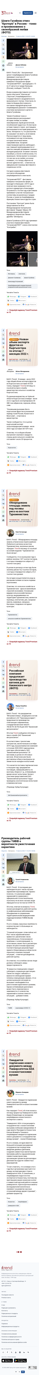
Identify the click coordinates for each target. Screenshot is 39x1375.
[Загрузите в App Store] (7, 1360)
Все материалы (20, 67)
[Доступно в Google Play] (20, 1360)
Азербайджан (22, 1201)
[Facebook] (7, 1352)
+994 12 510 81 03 (6, 1283)
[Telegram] (20, 1352)
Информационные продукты (10, 1326)
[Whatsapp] (3, 1352)
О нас (3, 1305)
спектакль (22, 274)
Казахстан (11, 1201)
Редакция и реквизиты (9, 1308)
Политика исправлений (9, 1316)
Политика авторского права (10, 1339)
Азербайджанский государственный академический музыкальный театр (19, 286)
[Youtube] (15, 1352)
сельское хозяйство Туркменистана (19, 618)
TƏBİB (10, 1008)
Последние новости (8, 1295)
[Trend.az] (7, 13)
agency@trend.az (6, 1285)
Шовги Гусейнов (29, 277)
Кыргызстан (12, 447)
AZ (19, 1371)
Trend (22, 386)
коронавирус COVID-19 (23, 1008)
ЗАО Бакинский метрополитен (17, 795)
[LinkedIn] (24, 1352)
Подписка (5, 1323)
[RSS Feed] (28, 1352)
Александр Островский (15, 281)
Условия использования (9, 1334)
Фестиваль (11, 274)
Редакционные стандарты (10, 1313)
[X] (11, 1352)
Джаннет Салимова (14, 277)
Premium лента (6, 1297)
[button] (3, 40)
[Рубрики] (36, 13)
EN (16, 1371)
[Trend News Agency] (7, 1268)
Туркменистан (12, 614)
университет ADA (13, 1205)
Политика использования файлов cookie (14, 1342)
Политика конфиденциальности (11, 1336)
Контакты (5, 1310)
